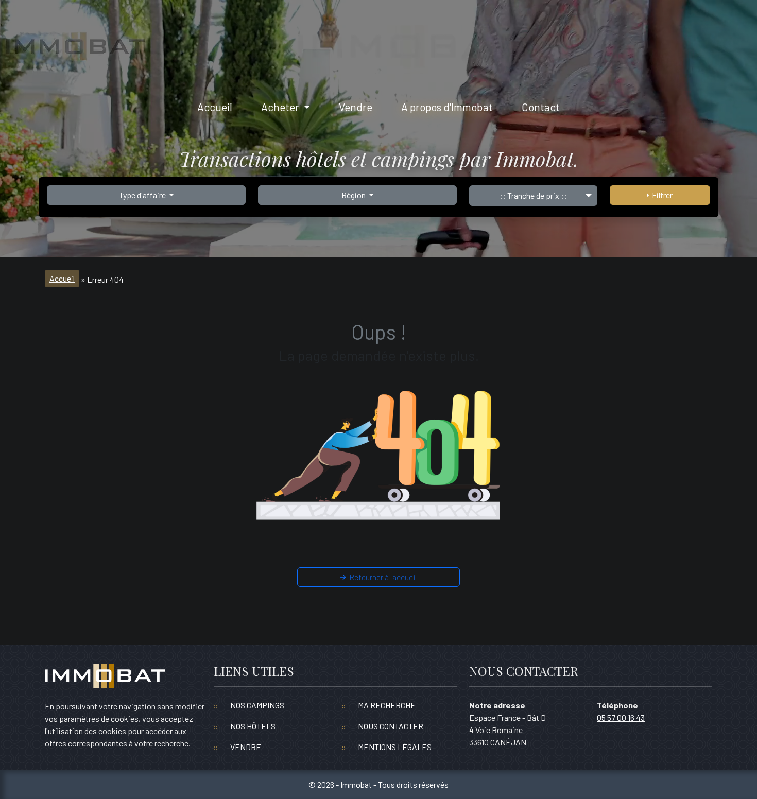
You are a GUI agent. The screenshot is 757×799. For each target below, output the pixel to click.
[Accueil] (105, 680)
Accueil (214, 106)
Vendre (355, 106)
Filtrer (661, 195)
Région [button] (354, 195)
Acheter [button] (281, 106)
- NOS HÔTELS (251, 726)
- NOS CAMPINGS (255, 705)
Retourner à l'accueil (381, 577)
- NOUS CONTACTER (388, 726)
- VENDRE (243, 747)
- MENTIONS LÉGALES (392, 747)
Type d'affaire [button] (143, 195)
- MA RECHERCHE (384, 705)
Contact (541, 106)
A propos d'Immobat (447, 106)
